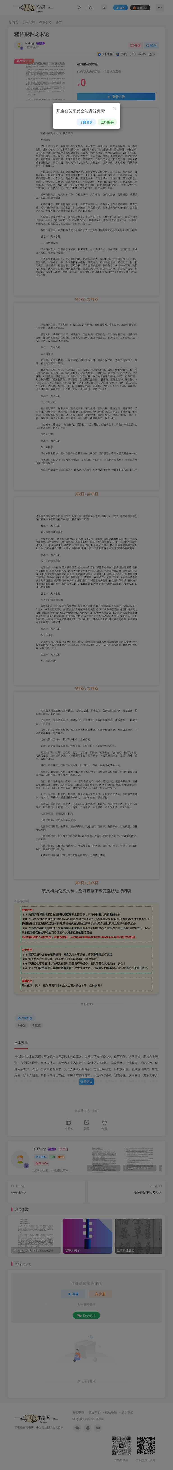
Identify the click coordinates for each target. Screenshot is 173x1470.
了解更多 (86, 122)
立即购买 (107, 122)
